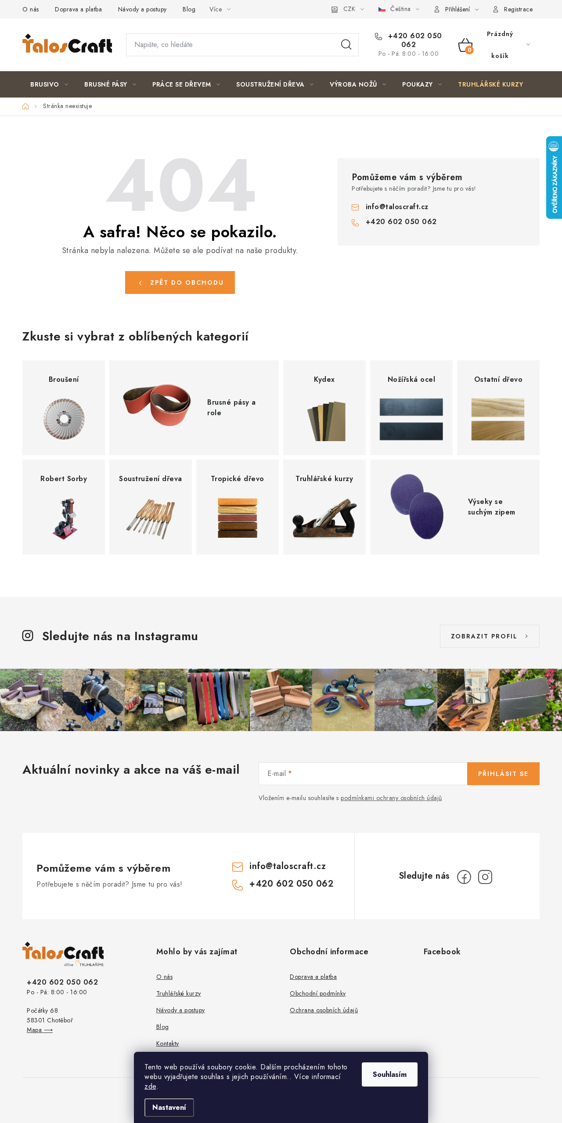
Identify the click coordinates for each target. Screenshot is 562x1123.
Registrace (518, 9)
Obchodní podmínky (318, 993)
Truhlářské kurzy (178, 993)
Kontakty (167, 1043)
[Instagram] (485, 877)
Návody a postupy (142, 9)
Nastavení (169, 1107)
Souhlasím (390, 1074)
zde (150, 1086)
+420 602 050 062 (413, 40)
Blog (189, 9)
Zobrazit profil (484, 636)
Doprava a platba (78, 9)
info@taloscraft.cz (397, 207)
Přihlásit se (503, 773)
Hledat (346, 44)
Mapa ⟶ (40, 1029)
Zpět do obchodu (187, 282)
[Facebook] (464, 877)
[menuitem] (49, 84)
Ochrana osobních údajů (324, 1010)
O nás (30, 9)
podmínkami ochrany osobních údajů (391, 797)
